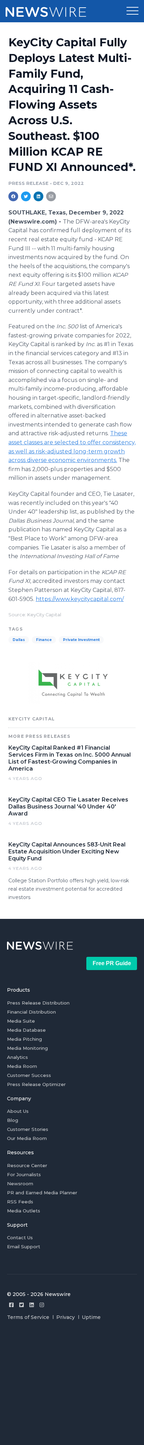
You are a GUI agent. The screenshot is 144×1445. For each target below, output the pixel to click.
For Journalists (24, 1174)
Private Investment (81, 640)
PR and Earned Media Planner (42, 1192)
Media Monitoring (27, 1048)
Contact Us (20, 1237)
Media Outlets (23, 1210)
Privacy (65, 1317)
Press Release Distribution (38, 1003)
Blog (12, 1120)
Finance (44, 640)
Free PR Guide (112, 963)
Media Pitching (24, 1039)
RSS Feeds (20, 1201)
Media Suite (21, 1021)
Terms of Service (28, 1317)
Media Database (26, 1030)
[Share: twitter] (26, 196)
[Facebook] (11, 1304)
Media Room (22, 1066)
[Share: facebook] (13, 196)
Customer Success (29, 1075)
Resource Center (27, 1165)
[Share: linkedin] (39, 196)
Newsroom (20, 1183)
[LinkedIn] (31, 1304)
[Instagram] (41, 1304)
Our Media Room (27, 1138)
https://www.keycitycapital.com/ (80, 599)
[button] (132, 11)
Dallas (19, 640)
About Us (18, 1111)
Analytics (17, 1057)
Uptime (91, 1317)
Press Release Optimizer (36, 1084)
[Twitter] (21, 1304)
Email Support (23, 1246)
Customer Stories (27, 1129)
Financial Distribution (31, 1012)
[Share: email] (51, 196)
